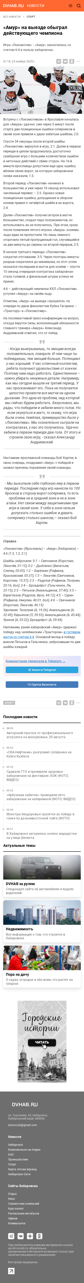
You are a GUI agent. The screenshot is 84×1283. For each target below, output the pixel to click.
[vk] (21, 1236)
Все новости (12, 16)
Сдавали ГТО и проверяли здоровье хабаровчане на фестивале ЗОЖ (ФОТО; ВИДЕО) (38, 776)
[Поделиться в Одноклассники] (71, 61)
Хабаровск (15, 1144)
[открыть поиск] (79, 6)
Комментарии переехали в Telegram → (35, 661)
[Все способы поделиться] (78, 61)
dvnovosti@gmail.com (22, 1125)
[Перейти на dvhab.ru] (13, 6)
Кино (11, 1198)
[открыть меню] (71, 6)
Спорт (31, 16)
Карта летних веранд (22, 1169)
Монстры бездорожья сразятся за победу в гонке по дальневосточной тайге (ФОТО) (40, 816)
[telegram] (11, 1236)
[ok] (39, 1236)
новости (35, 5)
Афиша (13, 1218)
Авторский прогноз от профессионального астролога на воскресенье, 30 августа (40, 735)
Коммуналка (16, 1223)
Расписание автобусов (23, 1213)
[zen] (30, 1236)
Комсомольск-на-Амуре (24, 1149)
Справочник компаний (23, 1203)
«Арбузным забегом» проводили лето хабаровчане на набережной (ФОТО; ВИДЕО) (41, 797)
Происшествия (18, 1159)
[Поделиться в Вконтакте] (65, 61)
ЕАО (11, 1154)
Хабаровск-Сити (19, 1174)
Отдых (12, 1193)
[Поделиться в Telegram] (58, 61)
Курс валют (16, 1208)
